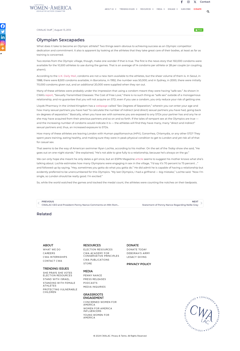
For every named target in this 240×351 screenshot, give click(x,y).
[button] (208, 11)
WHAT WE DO (52, 249)
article (139, 159)
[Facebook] (3, 26)
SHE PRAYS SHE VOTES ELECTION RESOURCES (57, 274)
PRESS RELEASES (94, 279)
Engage (171, 9)
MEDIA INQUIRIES (94, 287)
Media (159, 9)
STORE (87, 263)
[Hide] (1, 54)
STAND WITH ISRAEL (56, 279)
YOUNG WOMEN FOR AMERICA (96, 316)
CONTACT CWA (52, 261)
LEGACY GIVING (136, 257)
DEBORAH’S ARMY (138, 253)
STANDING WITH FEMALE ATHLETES (59, 284)
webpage (102, 105)
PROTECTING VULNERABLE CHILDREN (60, 290)
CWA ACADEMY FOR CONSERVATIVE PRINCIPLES (101, 254)
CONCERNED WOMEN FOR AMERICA (100, 303)
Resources (145, 9)
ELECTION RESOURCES (97, 249)
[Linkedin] (3, 37)
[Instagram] (3, 42)
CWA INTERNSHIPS (55, 257)
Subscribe (186, 9)
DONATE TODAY (137, 249)
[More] (3, 48)
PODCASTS (90, 283)
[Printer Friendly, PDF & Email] (198, 31)
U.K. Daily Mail (67, 76)
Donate (197, 9)
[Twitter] (3, 31)
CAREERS (49, 253)
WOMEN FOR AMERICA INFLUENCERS (97, 309)
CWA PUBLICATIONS (96, 260)
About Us (109, 9)
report (49, 95)
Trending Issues (127, 9)
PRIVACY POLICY (139, 264)
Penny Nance (92, 275)
